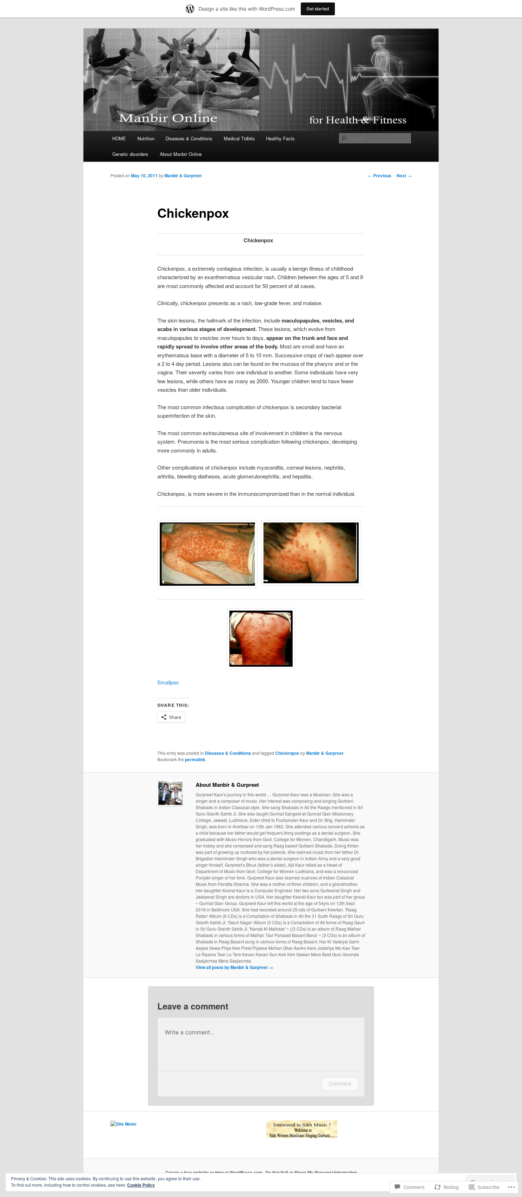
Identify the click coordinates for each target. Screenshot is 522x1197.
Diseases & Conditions (188, 138)
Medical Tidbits (239, 138)
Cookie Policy (141, 1185)
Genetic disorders (130, 154)
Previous (379, 175)
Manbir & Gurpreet (183, 175)
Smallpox (168, 682)
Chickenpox (287, 753)
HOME (119, 138)
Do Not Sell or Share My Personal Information (311, 1172)
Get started (317, 8)
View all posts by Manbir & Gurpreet (234, 967)
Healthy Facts (280, 138)
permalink (195, 759)
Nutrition (145, 138)
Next (404, 175)
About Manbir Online (181, 154)
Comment (340, 1083)
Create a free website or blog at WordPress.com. (214, 1172)
